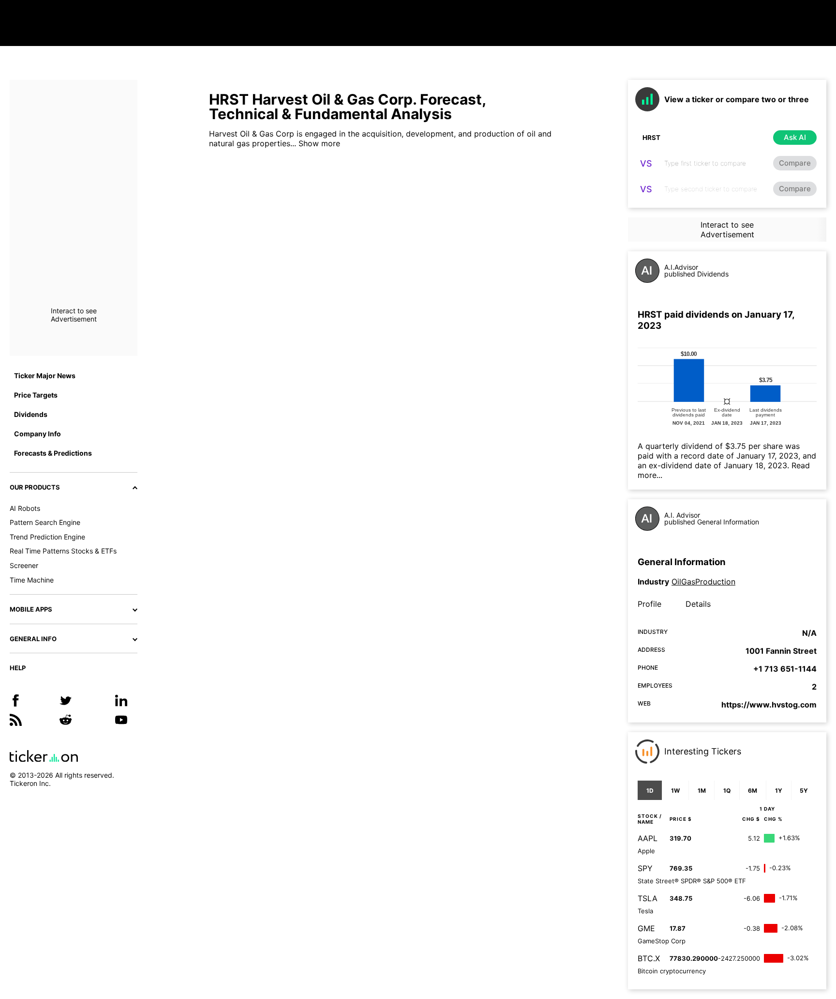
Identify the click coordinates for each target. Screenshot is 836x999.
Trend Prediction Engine (47, 537)
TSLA (647, 898)
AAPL (647, 838)
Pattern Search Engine (45, 522)
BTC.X (649, 958)
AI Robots (25, 508)
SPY (645, 868)
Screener (24, 565)
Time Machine (32, 580)
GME (646, 928)
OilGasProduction (703, 581)
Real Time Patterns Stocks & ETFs (63, 551)
